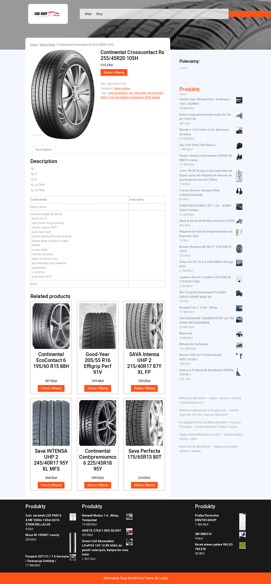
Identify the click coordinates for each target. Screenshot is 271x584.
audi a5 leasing (118, 93)
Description (44, 149)
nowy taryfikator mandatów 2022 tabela (134, 97)
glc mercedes (138, 93)
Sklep (88, 14)
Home (33, 44)
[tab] (43, 149)
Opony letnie (47, 44)
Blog (99, 14)
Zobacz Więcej (114, 72)
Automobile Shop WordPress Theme (128, 578)
